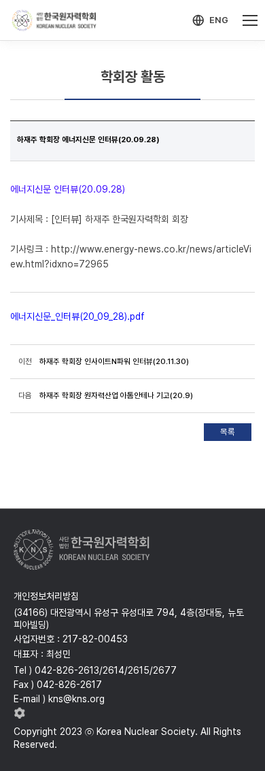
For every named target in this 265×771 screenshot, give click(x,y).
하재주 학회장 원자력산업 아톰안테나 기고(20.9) (116, 395)
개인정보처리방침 (46, 596)
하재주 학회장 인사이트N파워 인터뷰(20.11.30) (114, 361)
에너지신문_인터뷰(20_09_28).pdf (77, 316)
